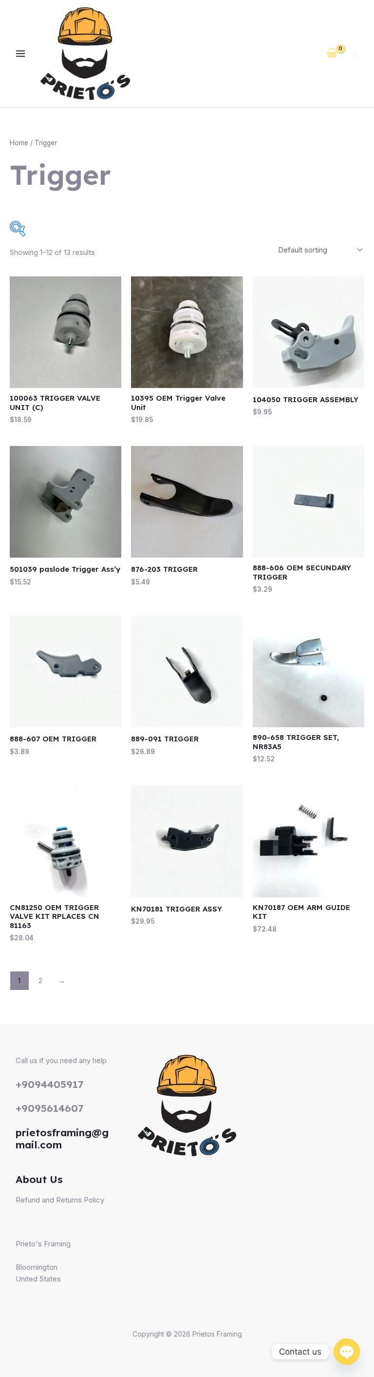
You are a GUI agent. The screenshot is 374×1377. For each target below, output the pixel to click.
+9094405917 (50, 1084)
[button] (356, 55)
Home (19, 143)
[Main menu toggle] (20, 53)
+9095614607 (50, 1108)
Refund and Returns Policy (60, 1199)
